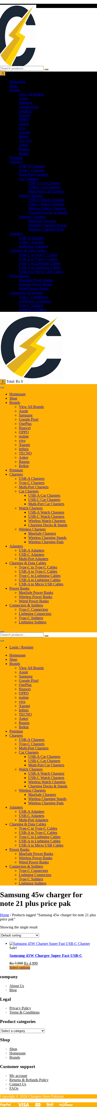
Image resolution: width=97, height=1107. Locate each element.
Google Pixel (28, 107)
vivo (22, 128)
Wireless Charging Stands (47, 225)
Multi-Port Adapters (33, 246)
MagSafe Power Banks (36, 280)
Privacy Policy (20, 1008)
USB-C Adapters (31, 242)
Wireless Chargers (32, 217)
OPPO (24, 120)
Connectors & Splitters (26, 293)
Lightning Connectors (35, 301)
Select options (19, 968)
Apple (23, 98)
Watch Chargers (31, 196)
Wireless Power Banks (35, 284)
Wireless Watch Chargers (46, 208)
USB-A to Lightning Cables (40, 267)
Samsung (25, 103)
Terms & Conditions (24, 1012)
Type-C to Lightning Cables (40, 263)
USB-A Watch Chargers (46, 200)
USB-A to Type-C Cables (38, 259)
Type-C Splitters (31, 305)
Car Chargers (29, 179)
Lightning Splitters (32, 310)
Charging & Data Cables (27, 250)
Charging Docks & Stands (47, 212)
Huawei (25, 115)
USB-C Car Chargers (44, 187)
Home (4, 915)
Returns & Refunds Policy (28, 1080)
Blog (13, 990)
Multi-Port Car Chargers (46, 191)
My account (18, 1076)
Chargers (16, 162)
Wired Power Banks (34, 288)
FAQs (13, 1088)
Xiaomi (24, 132)
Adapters (16, 234)
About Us (16, 986)
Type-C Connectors (33, 297)
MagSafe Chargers (42, 221)
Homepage (17, 82)
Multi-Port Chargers (33, 174)
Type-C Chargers (31, 170)
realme (24, 124)
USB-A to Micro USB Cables (41, 272)
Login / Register (21, 647)
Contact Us (17, 1084)
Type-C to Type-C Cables (38, 255)
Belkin (24, 153)
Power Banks (19, 276)
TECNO (25, 141)
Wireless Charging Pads (46, 229)
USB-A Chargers (31, 166)
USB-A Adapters (31, 238)
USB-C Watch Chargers (46, 204)
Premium (16, 158)
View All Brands (31, 94)
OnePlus (25, 111)
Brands (14, 90)
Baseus (24, 149)
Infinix (24, 136)
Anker (23, 145)
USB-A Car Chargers (44, 183)
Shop (13, 86)
